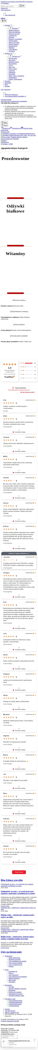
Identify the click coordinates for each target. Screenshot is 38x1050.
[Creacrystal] (5, 132)
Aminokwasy (13, 35)
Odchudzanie (13, 77)
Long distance (13, 49)
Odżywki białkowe (14, 32)
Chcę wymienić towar (15, 964)
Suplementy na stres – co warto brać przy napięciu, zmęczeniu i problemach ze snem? (18, 892)
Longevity (12, 70)
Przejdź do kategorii (26, 1)
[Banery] (4, 140)
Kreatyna (11, 37)
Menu (5, 122)
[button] (13, 388)
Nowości (7, 81)
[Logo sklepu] (5, 3)
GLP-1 (11, 65)
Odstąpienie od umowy (16, 994)
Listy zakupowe (6, 89)
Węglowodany (13, 41)
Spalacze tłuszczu (14, 30)
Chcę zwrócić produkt (15, 963)
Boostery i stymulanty (15, 39)
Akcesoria (12, 51)
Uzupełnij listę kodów (7, 1034)
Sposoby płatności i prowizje (17, 988)
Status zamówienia (14, 958)
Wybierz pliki (15, 1030)
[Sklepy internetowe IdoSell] (10, 1021)
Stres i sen (12, 67)
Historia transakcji (14, 978)
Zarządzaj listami (6, 99)
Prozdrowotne (13, 46)
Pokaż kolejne (19, 872)
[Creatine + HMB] (7, 144)
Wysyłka (11, 987)
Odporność (12, 72)
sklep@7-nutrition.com (12, 1012)
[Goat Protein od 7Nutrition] (10, 139)
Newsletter (12, 982)
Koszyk (11, 973)
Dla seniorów (13, 63)
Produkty (7, 25)
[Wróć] (10, 27)
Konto (5, 125)
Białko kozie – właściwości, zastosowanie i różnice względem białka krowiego (17, 938)
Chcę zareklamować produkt (17, 961)
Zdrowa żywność (14, 42)
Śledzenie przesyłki (14, 959)
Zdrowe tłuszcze (14, 44)
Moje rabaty (12, 980)
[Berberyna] (5, 142)
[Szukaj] (22, 5)
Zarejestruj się (13, 971)
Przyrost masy (13, 58)
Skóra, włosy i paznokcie (16, 76)
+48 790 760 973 (10, 1011)
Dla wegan (12, 60)
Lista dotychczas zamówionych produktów (14, 101)
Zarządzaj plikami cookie (16, 995)
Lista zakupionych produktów (18, 976)
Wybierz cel (8, 53)
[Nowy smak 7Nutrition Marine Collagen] (14, 137)
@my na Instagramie (11, 952)
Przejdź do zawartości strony (10, 1)
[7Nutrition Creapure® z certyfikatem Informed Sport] (18, 133)
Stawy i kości (13, 69)
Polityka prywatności (15, 992)
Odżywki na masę (14, 34)
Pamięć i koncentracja (15, 79)
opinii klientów (9, 371)
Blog (6, 84)
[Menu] (4, 20)
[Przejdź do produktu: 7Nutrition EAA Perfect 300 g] (5, 1042)
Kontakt (7, 86)
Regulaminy (8, 985)
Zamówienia (8, 956)
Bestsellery (8, 83)
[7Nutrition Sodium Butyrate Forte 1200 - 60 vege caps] (18, 135)
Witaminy (12, 47)
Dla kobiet (12, 74)
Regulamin (12, 990)
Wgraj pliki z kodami (7, 1028)
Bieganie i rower (14, 62)
